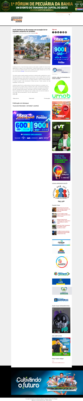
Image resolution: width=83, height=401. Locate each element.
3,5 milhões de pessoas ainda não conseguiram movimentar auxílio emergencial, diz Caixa (63, 232)
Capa (53, 361)
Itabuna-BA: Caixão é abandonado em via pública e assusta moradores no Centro (63, 226)
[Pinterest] (63, 32)
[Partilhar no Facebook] (16, 94)
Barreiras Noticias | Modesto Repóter (40, 398)
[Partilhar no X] (15, 94)
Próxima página (47, 98)
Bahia (37, 33)
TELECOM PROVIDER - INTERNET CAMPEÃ (26, 106)
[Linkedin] (66, 32)
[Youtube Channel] (58, 32)
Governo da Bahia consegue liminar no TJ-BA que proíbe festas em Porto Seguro (63, 215)
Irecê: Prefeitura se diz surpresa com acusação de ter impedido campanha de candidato (30, 30)
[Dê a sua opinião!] (14, 94)
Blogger (56, 398)
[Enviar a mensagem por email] (13, 94)
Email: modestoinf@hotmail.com (58, 362)
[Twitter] (56, 32)
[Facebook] (53, 32)
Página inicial (31, 98)
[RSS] (61, 32)
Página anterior (16, 98)
